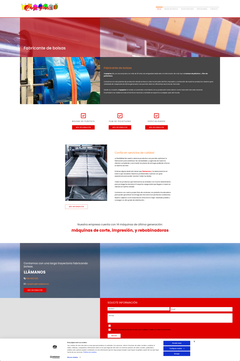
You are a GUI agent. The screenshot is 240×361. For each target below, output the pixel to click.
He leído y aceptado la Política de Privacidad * (128, 326)
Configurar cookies (176, 348)
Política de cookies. (90, 352)
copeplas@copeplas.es (37, 284)
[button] (83, 127)
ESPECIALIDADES (202, 9)
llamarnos (146, 171)
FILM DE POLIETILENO (187, 9)
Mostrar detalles (72, 357)
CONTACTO (214, 9)
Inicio (159, 9)
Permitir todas (177, 343)
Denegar (177, 354)
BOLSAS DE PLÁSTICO (171, 9)
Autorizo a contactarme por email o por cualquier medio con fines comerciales (141, 330)
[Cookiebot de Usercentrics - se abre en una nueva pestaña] (55, 357)
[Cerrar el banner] (194, 341)
